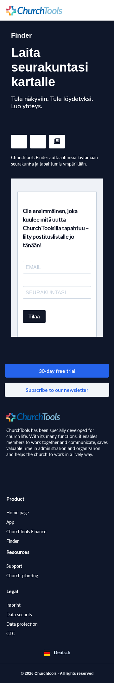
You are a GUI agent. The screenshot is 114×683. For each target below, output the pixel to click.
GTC (10, 634)
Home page (17, 513)
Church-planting (22, 576)
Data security (19, 615)
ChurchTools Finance (26, 532)
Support (14, 566)
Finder (12, 541)
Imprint (13, 605)
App (10, 522)
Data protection (22, 624)
